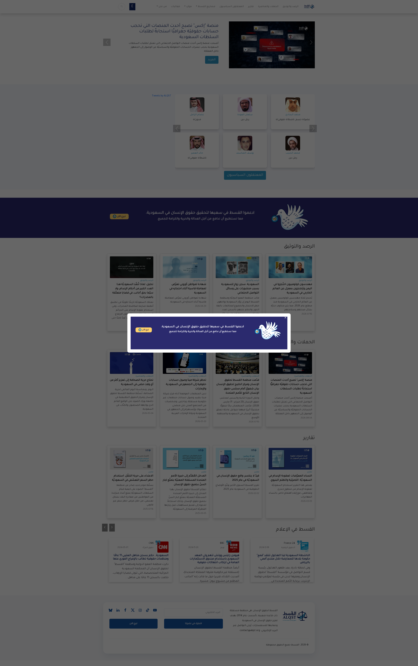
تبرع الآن (145, 330)
